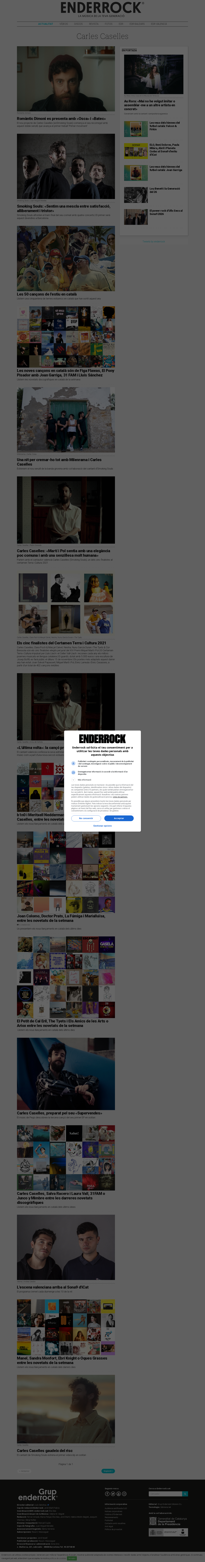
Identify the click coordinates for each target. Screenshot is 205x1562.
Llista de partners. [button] (120, 797)
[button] (102, 780)
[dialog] (102, 781)
